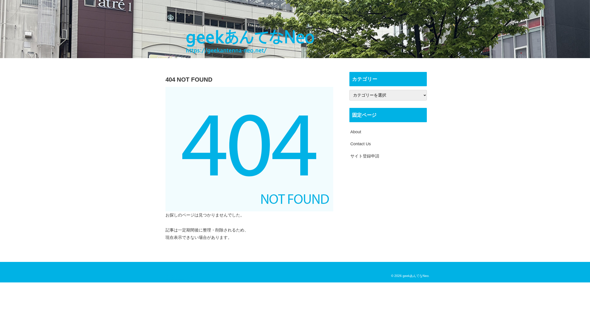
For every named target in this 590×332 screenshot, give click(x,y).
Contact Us (360, 144)
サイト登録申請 (364, 156)
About (355, 132)
